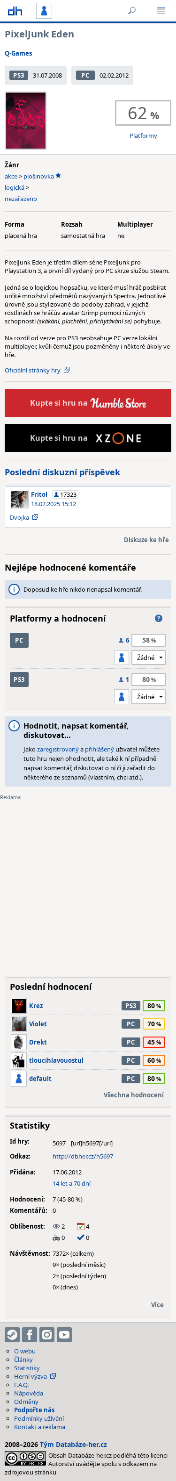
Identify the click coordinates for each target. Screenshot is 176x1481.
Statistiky (27, 1368)
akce (11, 176)
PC (85, 75)
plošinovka (38, 176)
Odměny (26, 1401)
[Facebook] (29, 1334)
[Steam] (12, 1334)
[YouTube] (64, 1334)
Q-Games (18, 53)
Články (23, 1359)
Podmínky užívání (39, 1418)
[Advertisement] (88, 881)
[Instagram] (46, 1334)
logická (14, 187)
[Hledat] (132, 11)
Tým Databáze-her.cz (73, 1444)
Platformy (143, 135)
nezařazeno (21, 198)
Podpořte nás (34, 1410)
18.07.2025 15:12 (53, 504)
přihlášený (99, 749)
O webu (25, 1351)
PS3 (18, 75)
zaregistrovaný (58, 749)
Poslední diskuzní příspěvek (62, 472)
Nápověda (28, 1393)
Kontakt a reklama (39, 1427)
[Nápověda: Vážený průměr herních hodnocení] (158, 618)
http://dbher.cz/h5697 (83, 1156)
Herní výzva (30, 1376)
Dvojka (19, 517)
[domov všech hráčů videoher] (15, 11)
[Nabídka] (161, 11)
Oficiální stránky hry (33, 370)
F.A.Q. (21, 1385)
